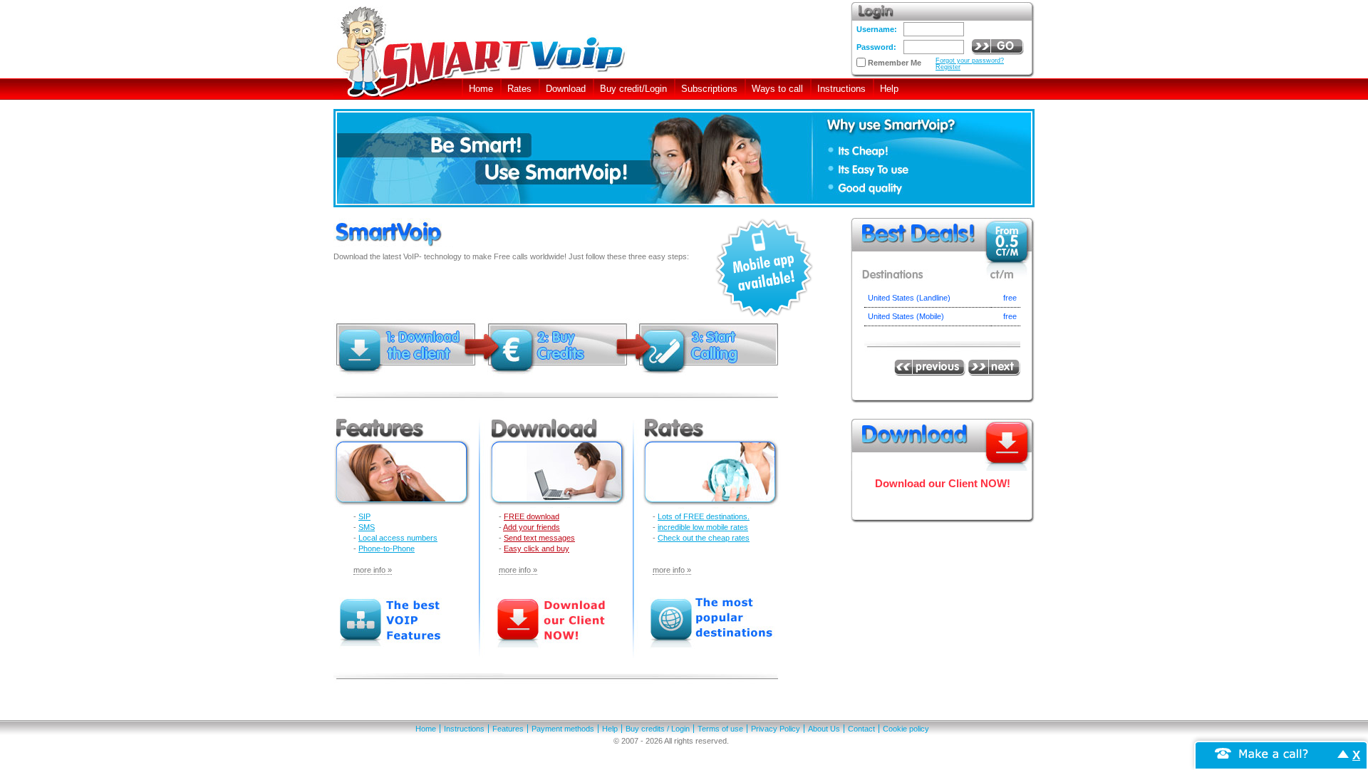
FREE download (531, 516)
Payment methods (563, 728)
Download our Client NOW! (942, 483)
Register (948, 67)
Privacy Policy (775, 728)
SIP (364, 516)
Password (874, 47)
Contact (861, 728)
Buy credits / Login (658, 728)
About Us (824, 728)
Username (875, 29)
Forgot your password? (970, 60)
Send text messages (539, 538)
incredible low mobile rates (703, 527)
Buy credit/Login (633, 88)
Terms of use (720, 728)
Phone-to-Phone (386, 548)
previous (929, 368)
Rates (519, 88)
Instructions (841, 88)
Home (481, 88)
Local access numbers (397, 538)
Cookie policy (906, 728)
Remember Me (894, 63)
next (992, 368)
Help (889, 88)
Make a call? (1274, 752)
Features (508, 728)
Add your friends (531, 527)
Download (566, 88)
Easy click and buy (536, 548)
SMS (366, 527)
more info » (372, 570)
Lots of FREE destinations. (704, 516)
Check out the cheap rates (704, 538)
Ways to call (777, 88)
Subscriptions (709, 88)
